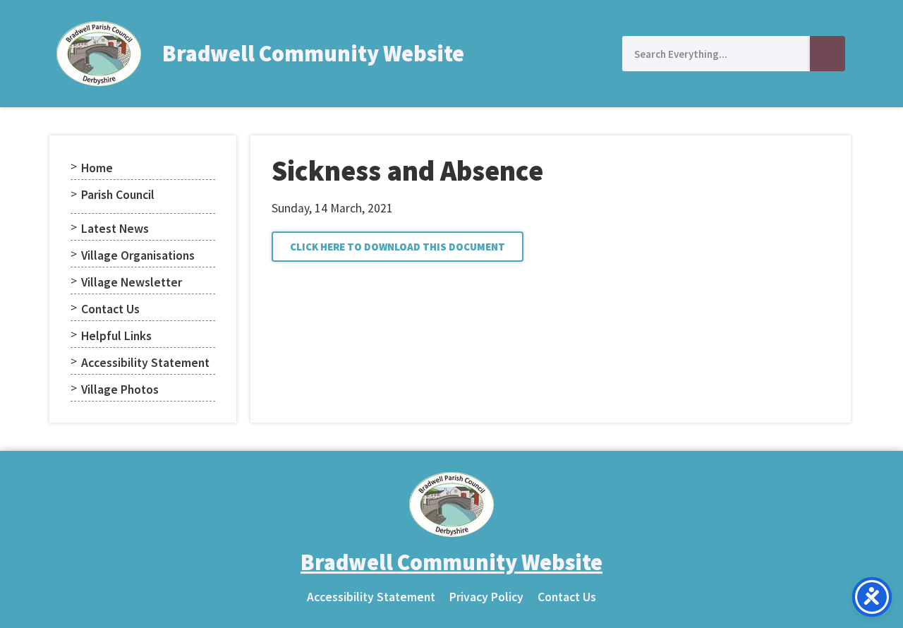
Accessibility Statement (145, 362)
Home (97, 168)
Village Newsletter (131, 282)
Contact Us (110, 309)
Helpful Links (116, 336)
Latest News (115, 228)
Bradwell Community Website (313, 54)
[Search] (827, 53)
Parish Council (117, 195)
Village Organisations (138, 255)
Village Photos (120, 389)
